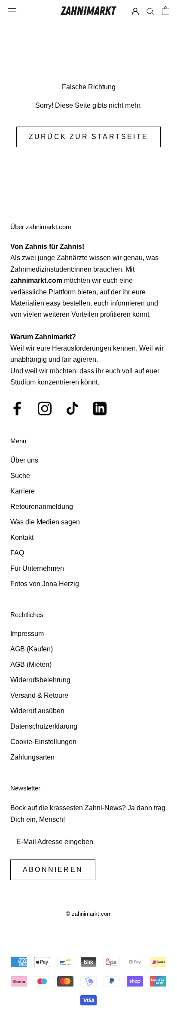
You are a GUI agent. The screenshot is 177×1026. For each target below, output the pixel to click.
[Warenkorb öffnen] (165, 10)
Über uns (24, 460)
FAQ (17, 553)
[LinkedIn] (100, 408)
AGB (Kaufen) (31, 649)
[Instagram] (45, 408)
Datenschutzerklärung (43, 726)
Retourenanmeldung (41, 506)
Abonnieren (53, 869)
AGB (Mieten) (31, 664)
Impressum (27, 633)
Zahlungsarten (32, 757)
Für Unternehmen (37, 568)
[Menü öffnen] (12, 10)
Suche (20, 475)
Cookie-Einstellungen (43, 741)
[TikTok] (72, 408)
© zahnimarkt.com (89, 914)
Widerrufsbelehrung (40, 680)
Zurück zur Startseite (88, 136)
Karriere (22, 491)
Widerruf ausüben (37, 710)
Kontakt (22, 537)
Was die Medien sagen (45, 522)
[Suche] (150, 11)
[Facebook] (17, 408)
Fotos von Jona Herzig (44, 583)
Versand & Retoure (39, 695)
